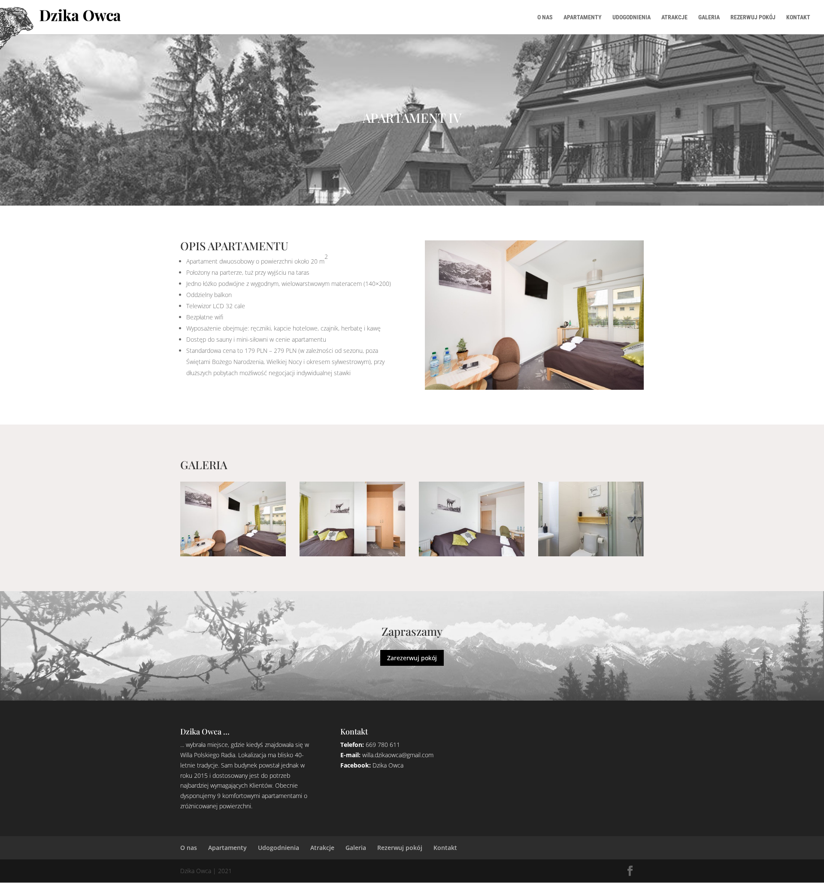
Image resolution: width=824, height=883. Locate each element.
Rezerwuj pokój (753, 17)
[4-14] (233, 554)
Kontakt (798, 17)
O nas (545, 17)
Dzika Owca (388, 765)
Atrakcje (674, 17)
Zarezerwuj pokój (412, 658)
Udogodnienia (631, 17)
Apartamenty (582, 17)
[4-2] (591, 554)
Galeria (709, 17)
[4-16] (471, 554)
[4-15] (352, 554)
